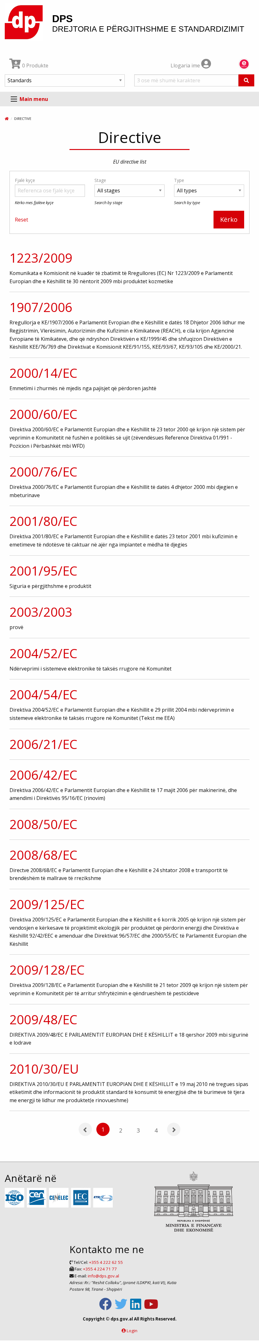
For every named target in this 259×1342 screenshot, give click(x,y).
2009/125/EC (47, 904)
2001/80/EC (43, 521)
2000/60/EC (43, 414)
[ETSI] (103, 1198)
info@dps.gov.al (103, 1276)
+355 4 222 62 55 (106, 1262)
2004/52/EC (43, 653)
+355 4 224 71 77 (100, 1269)
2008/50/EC (43, 824)
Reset (21, 219)
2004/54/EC (43, 694)
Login (132, 1330)
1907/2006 (40, 307)
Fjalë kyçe (25, 180)
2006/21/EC (43, 744)
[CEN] (37, 1198)
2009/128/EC (47, 969)
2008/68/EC (43, 855)
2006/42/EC (43, 774)
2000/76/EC (43, 471)
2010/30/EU (44, 1068)
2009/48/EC (43, 1019)
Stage (100, 180)
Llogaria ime (186, 65)
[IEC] (81, 1198)
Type (179, 180)
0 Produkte (34, 65)
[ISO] (15, 1198)
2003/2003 (40, 612)
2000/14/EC (43, 373)
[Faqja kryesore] (7, 118)
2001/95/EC (43, 570)
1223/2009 (40, 257)
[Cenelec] (59, 1198)
